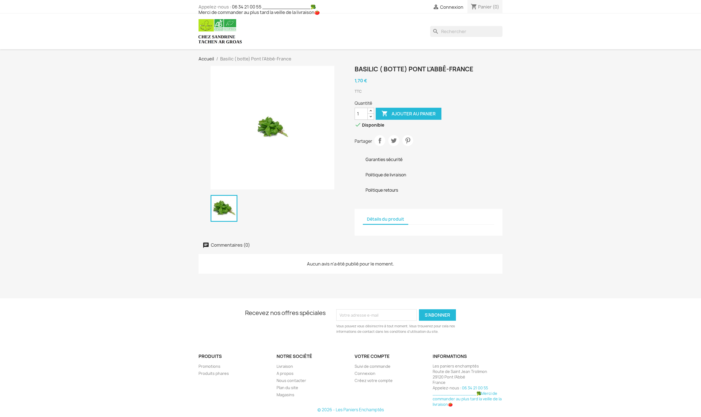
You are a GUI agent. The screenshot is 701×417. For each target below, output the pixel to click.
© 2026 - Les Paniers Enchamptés (350, 410)
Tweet (393, 140)
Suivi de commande (372, 366)
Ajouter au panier (408, 113)
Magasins (285, 394)
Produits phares (214, 373)
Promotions (209, 366)
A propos (285, 373)
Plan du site (287, 387)
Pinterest (407, 140)
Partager (379, 140)
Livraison (285, 366)
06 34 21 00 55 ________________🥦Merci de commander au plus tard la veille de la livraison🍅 (259, 9)
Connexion (365, 373)
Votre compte (372, 356)
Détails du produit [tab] (385, 219)
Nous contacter (291, 380)
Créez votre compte (374, 380)
